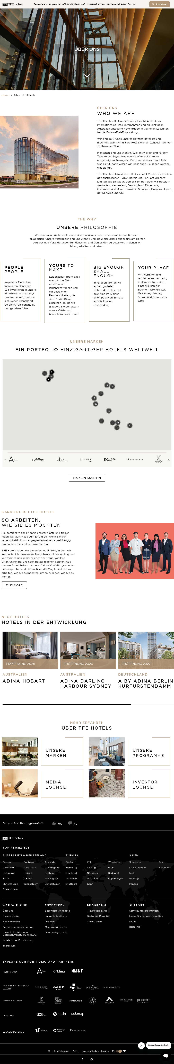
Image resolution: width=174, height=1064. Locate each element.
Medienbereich (11, 921)
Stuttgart (71, 884)
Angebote (54, 4)
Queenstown (10, 889)
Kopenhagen (115, 878)
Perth (6, 878)
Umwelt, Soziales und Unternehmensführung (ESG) (20, 933)
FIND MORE (14, 585)
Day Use (50, 921)
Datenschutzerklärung (95, 1051)
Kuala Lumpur (137, 867)
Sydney (7, 862)
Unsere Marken (96, 4)
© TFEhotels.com (58, 1051)
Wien (111, 867)
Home (5, 95)
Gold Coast (30, 867)
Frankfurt (71, 873)
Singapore (135, 862)
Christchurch (10, 884)
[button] (117, 422)
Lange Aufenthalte (56, 916)
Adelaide (50, 862)
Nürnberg (92, 873)
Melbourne (9, 873)
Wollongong (52, 867)
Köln (89, 862)
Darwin (28, 878)
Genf (90, 884)
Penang (133, 884)
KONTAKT (135, 927)
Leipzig (91, 867)
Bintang (134, 878)
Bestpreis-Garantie (98, 916)
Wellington (51, 878)
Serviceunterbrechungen (144, 911)
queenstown (31, 884)
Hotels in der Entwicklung (18, 940)
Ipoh (132, 873)
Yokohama (165, 867)
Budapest (113, 873)
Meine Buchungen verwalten (146, 916)
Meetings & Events (56, 927)
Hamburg (71, 867)
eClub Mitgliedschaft (74, 4)
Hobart (28, 873)
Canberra (29, 862)
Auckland (8, 867)
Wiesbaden (114, 862)
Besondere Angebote (57, 911)
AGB (75, 1051)
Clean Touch (94, 921)
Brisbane (50, 873)
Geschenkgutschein (56, 932)
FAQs (132, 921)
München (71, 878)
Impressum (9, 945)
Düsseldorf (93, 878)
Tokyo (162, 862)
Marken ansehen (87, 477)
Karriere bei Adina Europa (121, 4)
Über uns (8, 911)
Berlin (69, 862)
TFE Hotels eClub (97, 911)
